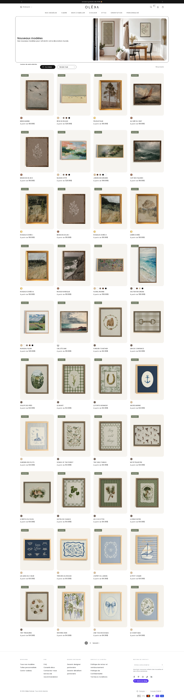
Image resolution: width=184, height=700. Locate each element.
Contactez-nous (50, 671)
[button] (150, 7)
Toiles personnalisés (28, 667)
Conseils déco (49, 667)
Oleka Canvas (29, 691)
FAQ (45, 664)
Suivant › (96, 643)
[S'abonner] (163, 665)
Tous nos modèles (27, 664)
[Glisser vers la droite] (162, 1)
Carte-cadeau (26, 671)
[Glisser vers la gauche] (21, 1)
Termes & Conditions (99, 677)
